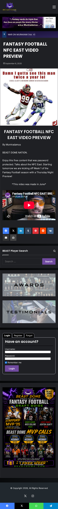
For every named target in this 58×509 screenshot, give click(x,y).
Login (7, 335)
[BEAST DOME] (9, 7)
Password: (10, 356)
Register (18, 335)
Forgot (29, 335)
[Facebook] (6, 231)
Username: (10, 349)
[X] (13, 231)
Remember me (14, 362)
